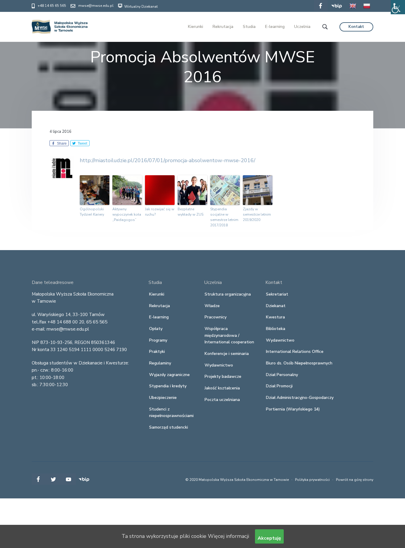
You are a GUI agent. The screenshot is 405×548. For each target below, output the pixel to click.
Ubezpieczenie (163, 397)
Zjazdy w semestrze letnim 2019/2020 (257, 214)
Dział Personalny (282, 375)
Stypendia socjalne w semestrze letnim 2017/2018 (224, 217)
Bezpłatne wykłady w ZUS (190, 212)
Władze (212, 306)
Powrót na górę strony (354, 479)
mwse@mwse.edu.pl (96, 5)
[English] (352, 10)
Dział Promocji (279, 386)
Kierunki (156, 294)
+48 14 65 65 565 (52, 5)
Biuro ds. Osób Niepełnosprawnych (299, 363)
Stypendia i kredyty (167, 386)
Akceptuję (269, 538)
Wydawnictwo (219, 365)
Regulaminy (160, 363)
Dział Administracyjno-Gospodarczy (300, 397)
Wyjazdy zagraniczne (169, 375)
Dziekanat (276, 306)
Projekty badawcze (223, 376)
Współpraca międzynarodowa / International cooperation (229, 335)
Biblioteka (275, 328)
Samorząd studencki (168, 427)
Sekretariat (277, 294)
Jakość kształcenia (222, 388)
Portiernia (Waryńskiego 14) (293, 409)
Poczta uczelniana (222, 399)
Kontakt (356, 26)
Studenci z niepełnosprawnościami (171, 412)
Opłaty (155, 328)
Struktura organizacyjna (228, 294)
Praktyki (157, 351)
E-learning (159, 317)
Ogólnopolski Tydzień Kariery (92, 212)
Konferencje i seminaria (227, 353)
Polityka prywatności (312, 479)
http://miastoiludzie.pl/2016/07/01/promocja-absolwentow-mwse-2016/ (167, 160)
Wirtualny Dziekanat (140, 6)
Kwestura (275, 317)
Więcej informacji (228, 536)
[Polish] (366, 10)
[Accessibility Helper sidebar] (398, 7)
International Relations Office (294, 351)
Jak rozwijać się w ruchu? (159, 212)
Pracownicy (216, 317)
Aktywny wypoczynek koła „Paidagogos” (126, 214)
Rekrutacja (159, 306)
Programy (158, 340)
